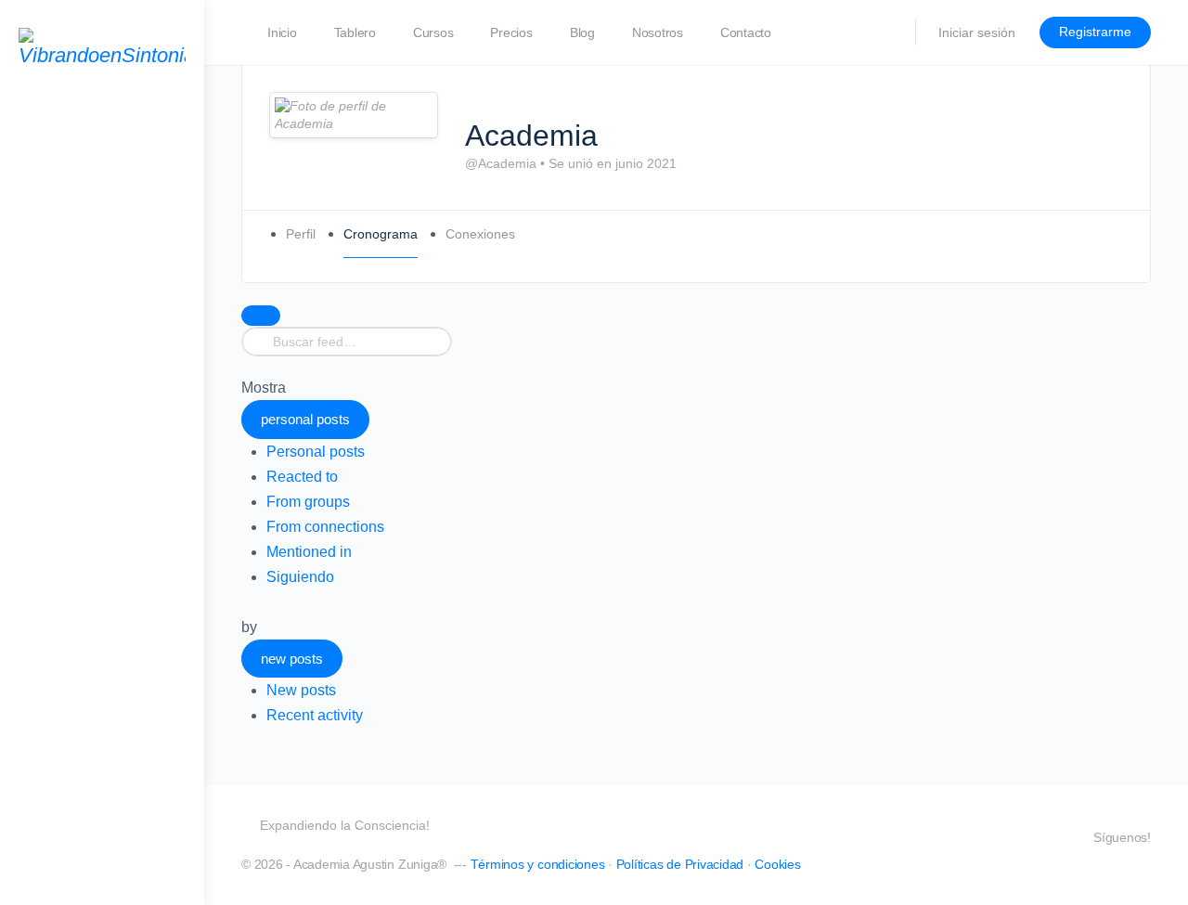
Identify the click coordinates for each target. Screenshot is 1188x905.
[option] (708, 451)
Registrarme (1095, 31)
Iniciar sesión (976, 32)
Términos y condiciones (538, 864)
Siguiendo (300, 577)
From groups (308, 502)
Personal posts (315, 451)
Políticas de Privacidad (679, 864)
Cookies (777, 864)
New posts (301, 690)
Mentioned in (309, 552)
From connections (325, 527)
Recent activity (314, 715)
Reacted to (302, 477)
